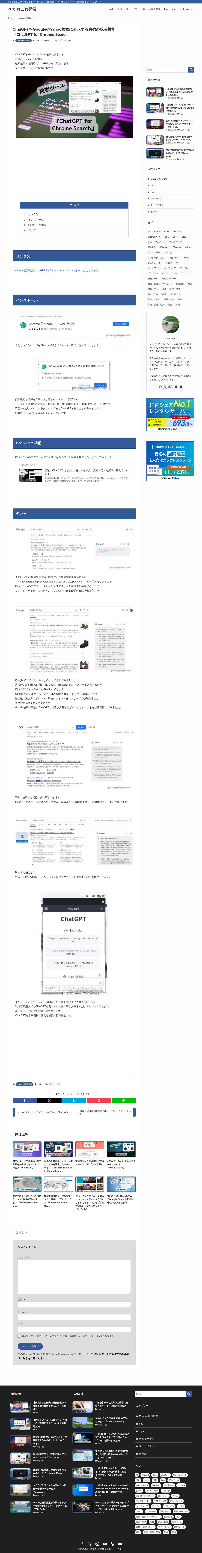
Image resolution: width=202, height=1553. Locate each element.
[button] (25, 1100)
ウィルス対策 (154, 252)
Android (157, 231)
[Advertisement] (74, 170)
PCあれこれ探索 (22, 9)
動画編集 (180, 284)
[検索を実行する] (191, 70)
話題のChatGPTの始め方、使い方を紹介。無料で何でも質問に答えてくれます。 (86, 472)
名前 (21, 1299)
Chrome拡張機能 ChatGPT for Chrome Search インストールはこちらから (56, 270)
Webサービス (157, 198)
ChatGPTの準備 (37, 225)
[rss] (112, 1544)
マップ (165, 273)
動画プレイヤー (169, 278)
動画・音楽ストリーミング (160, 284)
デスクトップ (172, 263)
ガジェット (175, 258)
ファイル (184, 268)
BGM (166, 231)
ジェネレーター (155, 263)
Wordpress (164, 247)
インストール (35, 219)
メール (22, 1312)
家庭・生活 (153, 289)
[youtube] (176, 387)
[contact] (181, 387)
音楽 (178, 304)
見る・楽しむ (154, 299)
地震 (190, 284)
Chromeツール (154, 237)
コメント (23, 1257)
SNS (184, 237)
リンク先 (33, 214)
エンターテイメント (157, 258)
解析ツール (169, 299)
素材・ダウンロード (171, 294)
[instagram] (170, 387)
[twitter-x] (165, 387)
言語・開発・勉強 (156, 304)
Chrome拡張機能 (23, 40)
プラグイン (153, 273)
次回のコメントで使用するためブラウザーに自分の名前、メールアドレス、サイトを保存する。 (68, 1336)
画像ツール (153, 294)
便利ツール (153, 278)
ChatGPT (46, 40)
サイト (21, 1324)
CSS (167, 237)
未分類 (153, 211)
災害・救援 (175, 289)
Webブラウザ (175, 242)
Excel (175, 237)
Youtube (177, 247)
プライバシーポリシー (114, 1549)
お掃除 (187, 247)
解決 (180, 299)
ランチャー (187, 273)
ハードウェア (170, 268)
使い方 (32, 230)
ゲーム (187, 258)
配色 (170, 304)
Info (152, 185)
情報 (55, 40)
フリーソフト (157, 205)
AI (38, 40)
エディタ (168, 252)
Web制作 (152, 247)
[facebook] (160, 387)
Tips (152, 192)
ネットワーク (154, 268)
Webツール (160, 242)
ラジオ (175, 273)
